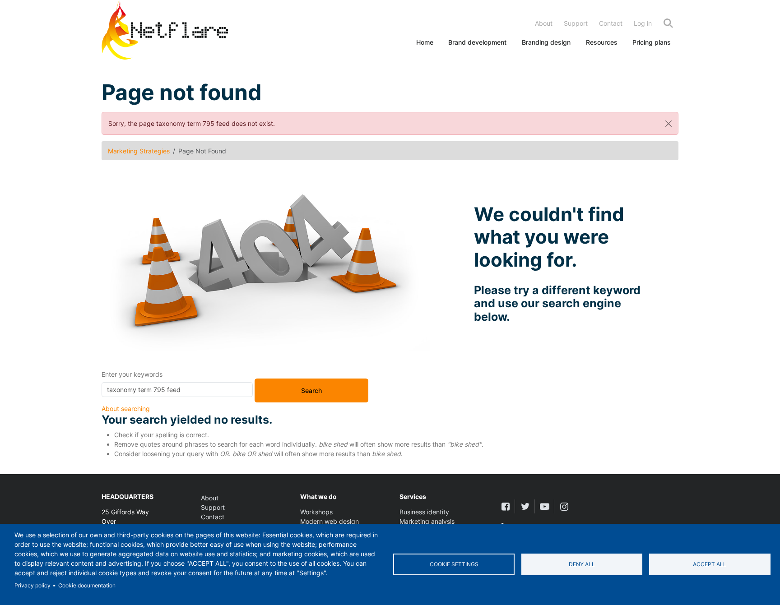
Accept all (709, 564)
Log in (643, 23)
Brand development (477, 42)
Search (668, 23)
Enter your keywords (132, 374)
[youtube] (544, 506)
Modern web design (329, 521)
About (543, 23)
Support (576, 23)
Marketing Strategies (139, 151)
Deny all (582, 564)
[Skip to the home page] (165, 32)
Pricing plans (651, 42)
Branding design (546, 42)
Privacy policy (32, 585)
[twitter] (524, 506)
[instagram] (564, 506)
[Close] (668, 123)
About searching (126, 408)
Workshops (316, 512)
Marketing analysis (427, 521)
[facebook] (505, 506)
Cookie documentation (87, 585)
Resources (602, 42)
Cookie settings (454, 564)
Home (424, 42)
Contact (610, 23)
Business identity (424, 512)
